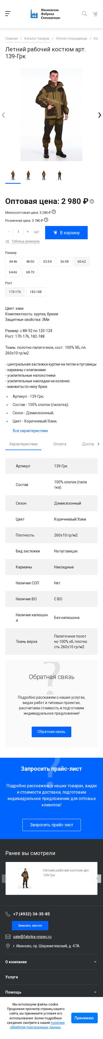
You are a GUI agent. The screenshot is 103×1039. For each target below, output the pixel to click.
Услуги (11, 977)
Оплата (59, 444)
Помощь (13, 992)
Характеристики (23, 444)
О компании (16, 962)
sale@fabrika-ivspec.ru (32, 937)
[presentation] (3, 114)
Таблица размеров (26, 241)
